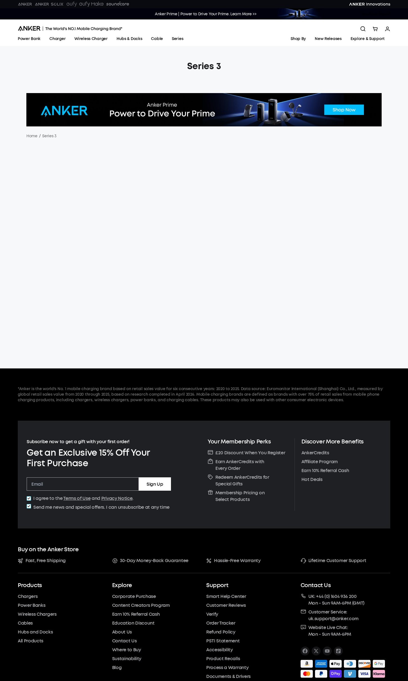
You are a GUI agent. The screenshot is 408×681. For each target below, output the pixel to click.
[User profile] (387, 29)
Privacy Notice (117, 498)
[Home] (70, 29)
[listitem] (305, 651)
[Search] (363, 29)
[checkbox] (29, 498)
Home (31, 136)
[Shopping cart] (375, 29)
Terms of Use (76, 498)
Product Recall (376, 14)
